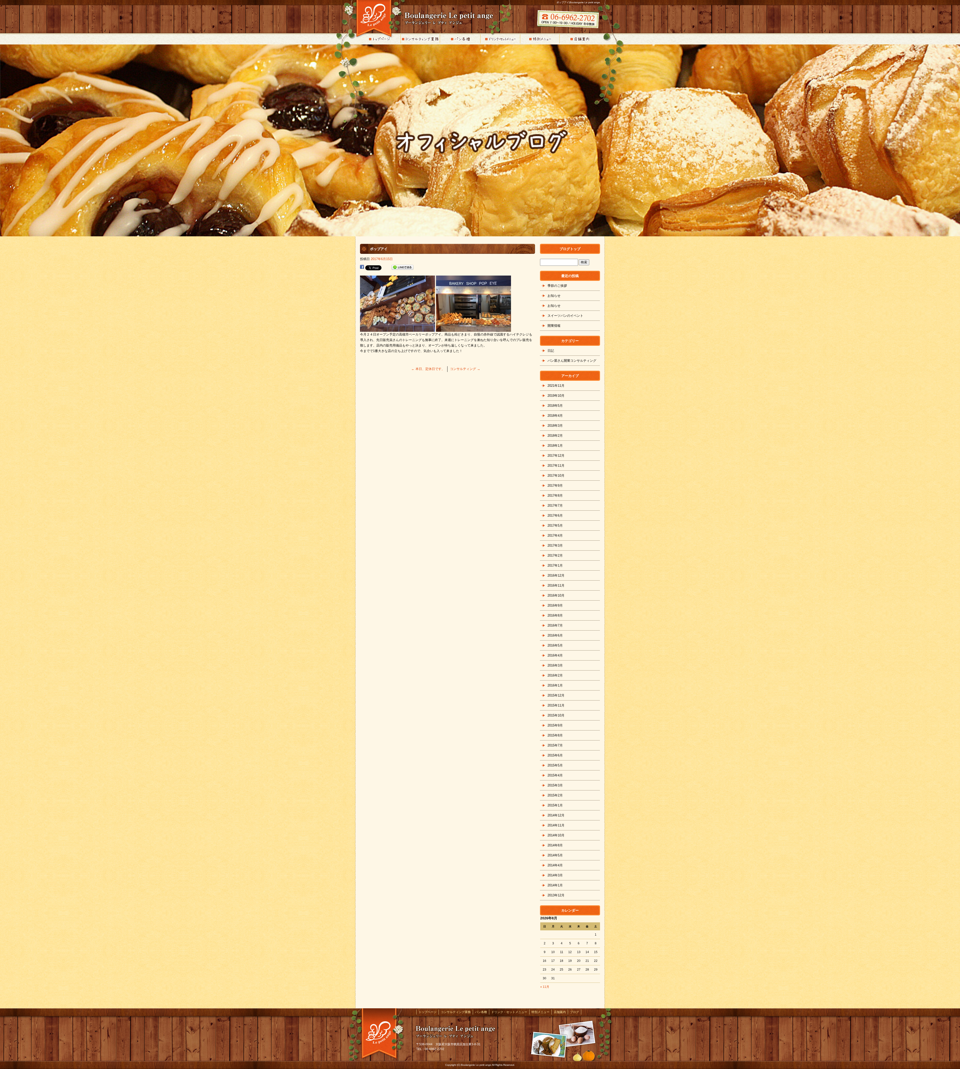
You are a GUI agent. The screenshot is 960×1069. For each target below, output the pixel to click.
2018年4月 (555, 415)
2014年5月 (555, 855)
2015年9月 (555, 725)
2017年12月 (556, 455)
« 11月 (544, 987)
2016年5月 (555, 645)
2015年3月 (555, 785)
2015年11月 (556, 705)
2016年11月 (556, 585)
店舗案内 (580, 38)
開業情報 (554, 326)
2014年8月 (555, 845)
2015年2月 (555, 795)
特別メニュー (540, 38)
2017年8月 (555, 495)
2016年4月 (555, 655)
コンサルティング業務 (420, 38)
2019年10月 (556, 395)
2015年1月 (555, 805)
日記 (551, 351)
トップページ (380, 38)
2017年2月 (555, 555)
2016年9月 (555, 605)
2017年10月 (556, 475)
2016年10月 (556, 595)
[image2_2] (473, 329)
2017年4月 (555, 535)
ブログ (574, 1012)
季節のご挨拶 (557, 286)
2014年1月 (555, 885)
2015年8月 (555, 735)
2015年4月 (555, 775)
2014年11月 (556, 825)
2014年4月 (555, 865)
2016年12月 (556, 575)
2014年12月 (556, 815)
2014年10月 (556, 835)
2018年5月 (555, 405)
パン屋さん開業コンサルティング (572, 360)
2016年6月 (555, 635)
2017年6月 (555, 515)
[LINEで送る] (403, 267)
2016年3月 (555, 665)
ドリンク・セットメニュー (500, 38)
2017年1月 (555, 565)
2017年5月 (555, 525)
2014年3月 (555, 875)
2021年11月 (556, 385)
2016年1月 (555, 685)
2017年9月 (555, 485)
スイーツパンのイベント (565, 316)
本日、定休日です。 (428, 369)
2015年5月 (555, 765)
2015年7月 (555, 745)
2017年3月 (555, 545)
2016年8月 (555, 615)
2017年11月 (556, 465)
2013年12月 (556, 895)
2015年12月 (556, 695)
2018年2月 (555, 435)
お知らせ (554, 296)
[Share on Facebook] (362, 267)
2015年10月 (556, 715)
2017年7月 (555, 505)
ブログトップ (570, 249)
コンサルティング (465, 369)
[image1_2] (397, 329)
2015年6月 (555, 755)
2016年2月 (555, 675)
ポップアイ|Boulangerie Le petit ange (578, 2)
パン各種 (460, 38)
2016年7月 (555, 625)
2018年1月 (555, 445)
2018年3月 (555, 425)
